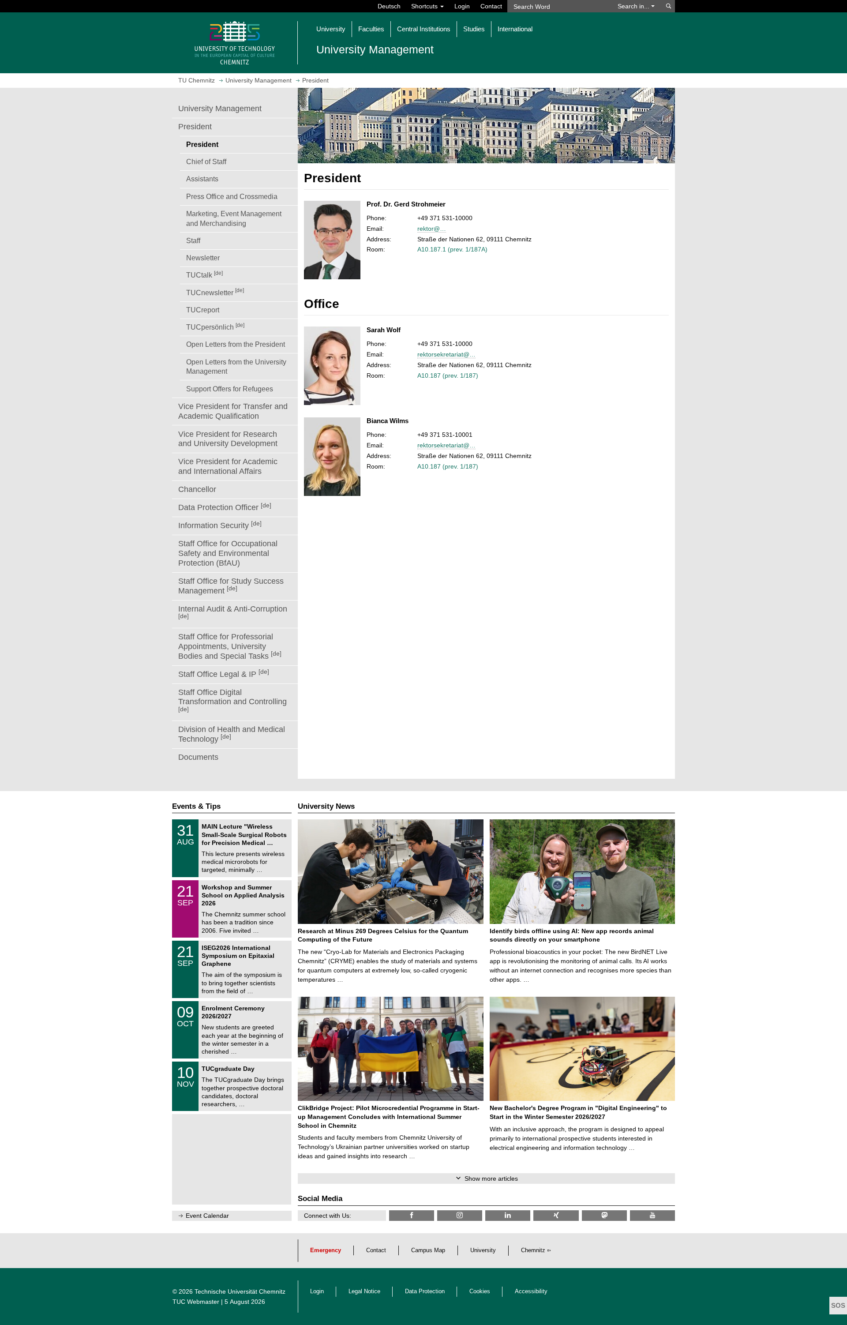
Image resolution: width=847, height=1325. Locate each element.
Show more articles (491, 1178)
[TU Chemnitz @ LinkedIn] (507, 1215)
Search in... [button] (634, 6)
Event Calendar (207, 1215)
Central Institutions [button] (423, 29)
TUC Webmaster (195, 1301)
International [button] (515, 29)
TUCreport (202, 310)
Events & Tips (196, 806)
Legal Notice (364, 1291)
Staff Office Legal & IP (223, 673)
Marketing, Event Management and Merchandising (233, 218)
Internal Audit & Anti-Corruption (232, 611)
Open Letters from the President (235, 344)
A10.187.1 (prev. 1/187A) (452, 249)
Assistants (202, 179)
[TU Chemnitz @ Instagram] (459, 1215)
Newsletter (203, 258)
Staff (193, 240)
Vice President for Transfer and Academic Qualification (233, 411)
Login (462, 6)
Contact (491, 6)
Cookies (479, 1291)
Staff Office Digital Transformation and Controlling (232, 700)
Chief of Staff (206, 161)
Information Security (220, 525)
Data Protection (425, 1291)
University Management (220, 108)
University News (326, 806)
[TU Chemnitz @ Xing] (555, 1215)
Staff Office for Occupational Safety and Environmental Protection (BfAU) (227, 553)
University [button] (330, 29)
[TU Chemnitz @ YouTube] (652, 1215)
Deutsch (389, 6)
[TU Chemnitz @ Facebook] (411, 1215)
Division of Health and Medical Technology (231, 734)
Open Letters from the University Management (236, 366)
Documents (198, 757)
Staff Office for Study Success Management (231, 586)
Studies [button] (474, 29)
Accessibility (531, 1291)
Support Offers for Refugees (229, 389)
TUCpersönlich (215, 326)
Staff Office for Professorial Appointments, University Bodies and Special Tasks (229, 646)
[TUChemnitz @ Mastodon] (604, 1215)
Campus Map (428, 1250)
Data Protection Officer (224, 507)
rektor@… (431, 228)
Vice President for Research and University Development (227, 439)
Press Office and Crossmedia (231, 196)
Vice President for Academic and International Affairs (227, 466)
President (195, 126)
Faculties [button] (371, 29)
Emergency (325, 1250)
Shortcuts (425, 6)
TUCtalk (204, 274)
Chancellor (197, 489)
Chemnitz (533, 1250)
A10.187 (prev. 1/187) (447, 375)
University (483, 1250)
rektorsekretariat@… (446, 354)
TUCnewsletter (215, 291)
